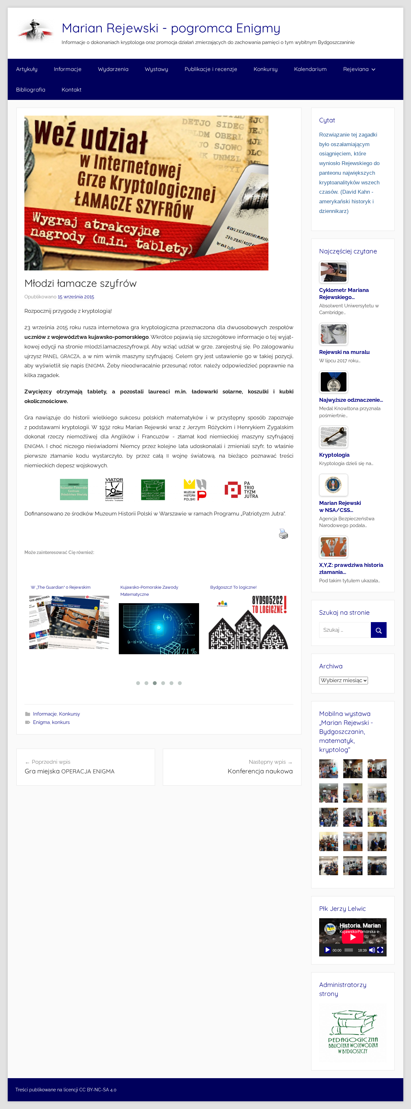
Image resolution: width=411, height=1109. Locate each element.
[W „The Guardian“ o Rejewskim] (69, 622)
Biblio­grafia (30, 89)
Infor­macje (68, 69)
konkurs (61, 722)
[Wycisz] (372, 950)
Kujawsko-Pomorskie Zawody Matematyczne (149, 591)
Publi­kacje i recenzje (211, 69)
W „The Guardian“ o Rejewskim (61, 587)
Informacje (45, 714)
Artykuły (27, 69)
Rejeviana (356, 69)
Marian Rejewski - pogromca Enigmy (171, 28)
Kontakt (72, 89)
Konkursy (266, 69)
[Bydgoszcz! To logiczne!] (249, 622)
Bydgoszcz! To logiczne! (234, 587)
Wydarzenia (113, 69)
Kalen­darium (310, 69)
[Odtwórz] (327, 950)
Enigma (41, 722)
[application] (353, 937)
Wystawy (156, 69)
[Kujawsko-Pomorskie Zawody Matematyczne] (159, 628)
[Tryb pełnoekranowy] (380, 950)
